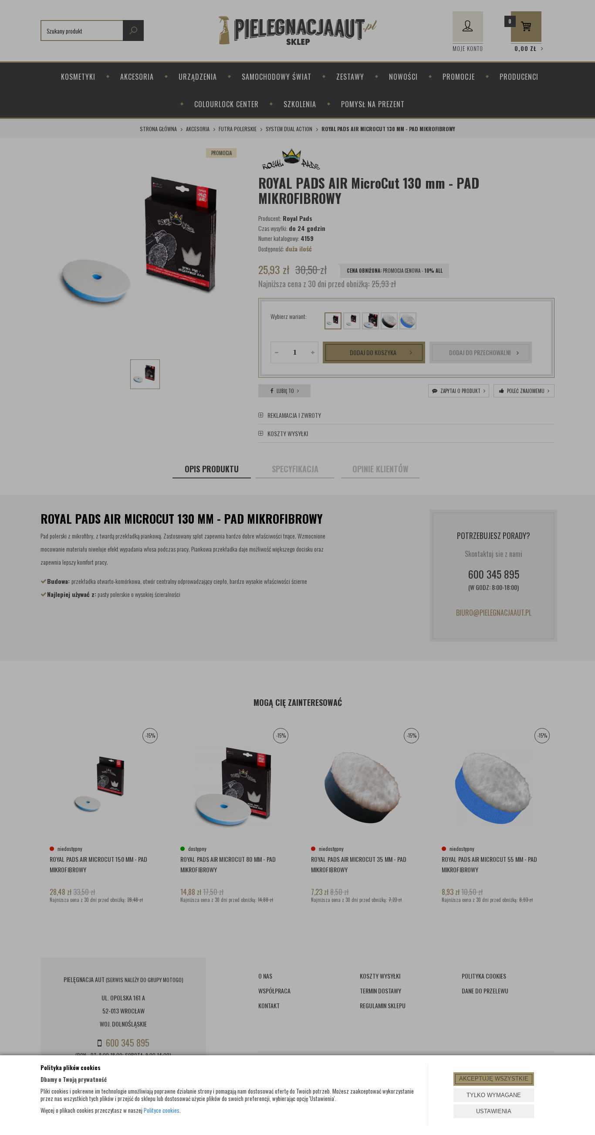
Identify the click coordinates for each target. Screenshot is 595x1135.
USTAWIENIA (493, 1111)
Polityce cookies (161, 1110)
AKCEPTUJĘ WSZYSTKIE (493, 1078)
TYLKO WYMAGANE (494, 1095)
